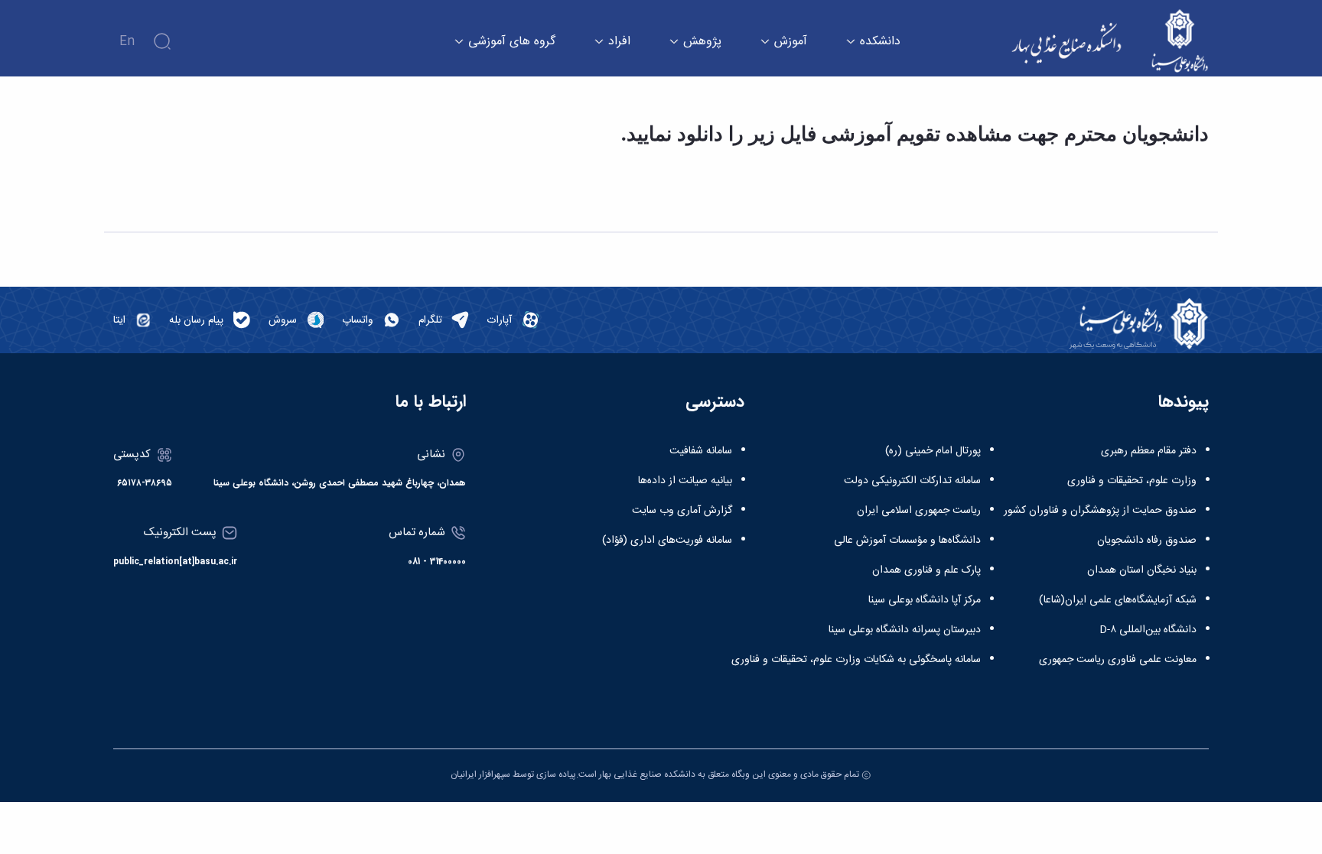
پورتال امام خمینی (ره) (933, 451)
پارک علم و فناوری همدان (926, 570)
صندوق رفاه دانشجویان (1147, 540)
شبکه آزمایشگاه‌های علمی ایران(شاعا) (1118, 600)
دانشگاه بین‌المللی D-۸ (1148, 630)
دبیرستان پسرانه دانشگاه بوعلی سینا (905, 630)
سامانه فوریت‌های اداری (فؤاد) (667, 540)
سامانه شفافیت (700, 451)
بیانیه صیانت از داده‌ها (685, 481)
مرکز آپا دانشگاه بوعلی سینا (924, 600)
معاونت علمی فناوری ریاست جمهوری (1118, 660)
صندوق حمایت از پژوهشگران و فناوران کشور (1100, 511)
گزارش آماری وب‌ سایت (682, 511)
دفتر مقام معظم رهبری (1149, 451)
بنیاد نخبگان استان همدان (1142, 570)
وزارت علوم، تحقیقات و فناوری (1132, 481)
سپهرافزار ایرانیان (480, 774)
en (127, 41)
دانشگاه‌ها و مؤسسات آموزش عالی (907, 540)
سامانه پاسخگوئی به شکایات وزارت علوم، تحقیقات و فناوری (856, 660)
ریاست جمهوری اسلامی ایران (919, 511)
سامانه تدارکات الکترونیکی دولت (912, 481)
